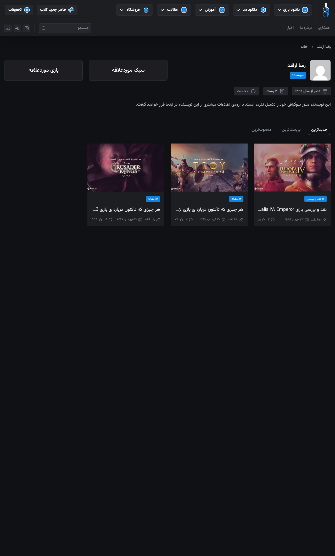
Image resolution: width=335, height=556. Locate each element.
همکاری (324, 28)
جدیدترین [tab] (319, 130)
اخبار (290, 28)
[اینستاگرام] (26, 28)
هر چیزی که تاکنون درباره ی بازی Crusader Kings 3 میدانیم (126, 209)
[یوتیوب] (8, 28)
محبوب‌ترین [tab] (261, 130)
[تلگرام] (17, 28)
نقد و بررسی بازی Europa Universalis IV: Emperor (292, 209)
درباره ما (306, 28)
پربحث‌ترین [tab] (291, 130)
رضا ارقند (316, 219)
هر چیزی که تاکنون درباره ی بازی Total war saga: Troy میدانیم (209, 209)
